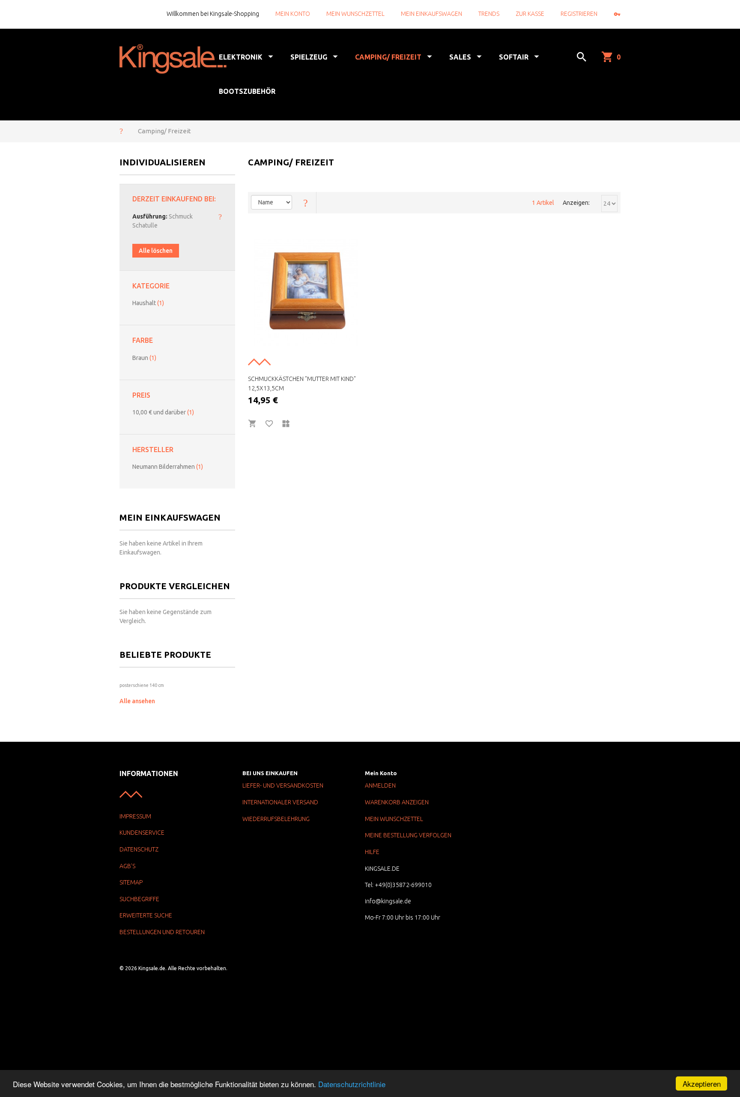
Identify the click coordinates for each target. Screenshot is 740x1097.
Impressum (135, 816)
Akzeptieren (702, 1083)
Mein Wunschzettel (355, 13)
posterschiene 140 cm (141, 685)
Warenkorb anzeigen (397, 802)
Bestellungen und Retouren (162, 932)
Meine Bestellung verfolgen (408, 835)
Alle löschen (156, 250)
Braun (144, 357)
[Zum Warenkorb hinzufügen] (252, 424)
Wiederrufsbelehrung (276, 818)
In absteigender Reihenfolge (305, 202)
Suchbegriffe (139, 899)
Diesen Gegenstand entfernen (220, 216)
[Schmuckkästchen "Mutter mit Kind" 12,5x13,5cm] (306, 293)
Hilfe (372, 851)
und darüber (163, 412)
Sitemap (131, 882)
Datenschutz (138, 849)
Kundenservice (141, 832)
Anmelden (380, 785)
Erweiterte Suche (145, 915)
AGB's (127, 866)
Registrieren (579, 13)
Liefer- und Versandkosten (282, 785)
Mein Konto (292, 13)
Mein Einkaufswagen (431, 13)
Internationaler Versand (280, 802)
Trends (488, 13)
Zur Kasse (530, 13)
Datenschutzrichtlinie (351, 1084)
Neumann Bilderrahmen (167, 466)
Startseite (121, 130)
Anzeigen (575, 202)
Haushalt (148, 303)
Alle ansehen (137, 701)
